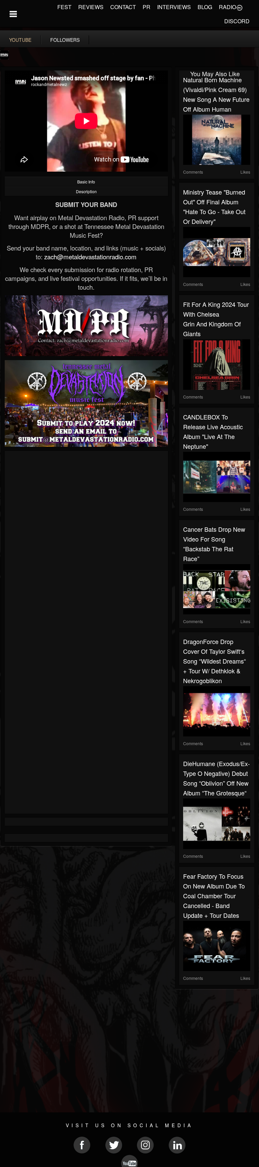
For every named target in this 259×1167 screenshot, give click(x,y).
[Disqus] (86, 545)
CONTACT (123, 7)
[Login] (239, 7)
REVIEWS (91, 7)
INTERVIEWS (174, 7)
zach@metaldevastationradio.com (90, 256)
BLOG (205, 7)
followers (65, 39)
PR (146, 7)
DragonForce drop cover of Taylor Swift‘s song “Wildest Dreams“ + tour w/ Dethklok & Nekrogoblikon (214, 661)
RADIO (227, 7)
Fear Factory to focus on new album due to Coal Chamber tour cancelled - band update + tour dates (214, 896)
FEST (64, 7)
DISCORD (237, 21)
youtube (20, 39)
